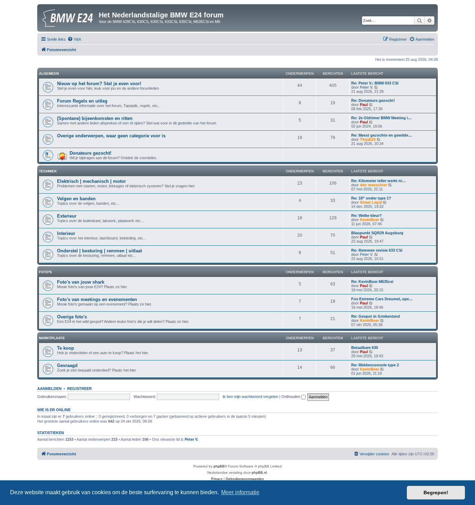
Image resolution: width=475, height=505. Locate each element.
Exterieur (67, 216)
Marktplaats (52, 338)
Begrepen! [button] (436, 492)
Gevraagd (67, 365)
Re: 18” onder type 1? (371, 198)
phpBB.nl (259, 472)
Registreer (79, 388)
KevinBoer (369, 220)
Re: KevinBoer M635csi (372, 281)
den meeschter (373, 185)
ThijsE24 (368, 139)
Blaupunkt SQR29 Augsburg (377, 233)
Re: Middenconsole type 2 (375, 365)
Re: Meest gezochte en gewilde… (381, 135)
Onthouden (291, 396)
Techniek (48, 171)
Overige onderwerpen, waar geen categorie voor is (111, 135)
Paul (364, 105)
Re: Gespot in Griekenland (375, 316)
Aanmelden (49, 388)
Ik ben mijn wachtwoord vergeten (250, 396)
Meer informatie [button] (240, 492)
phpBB (219, 466)
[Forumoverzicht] (69, 17)
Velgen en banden (76, 198)
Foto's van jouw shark (80, 282)
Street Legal (371, 202)
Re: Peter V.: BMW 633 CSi (374, 83)
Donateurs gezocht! (90, 153)
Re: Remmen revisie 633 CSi (376, 250)
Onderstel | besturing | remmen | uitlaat (99, 250)
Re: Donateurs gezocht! (373, 100)
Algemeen (49, 73)
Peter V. (366, 87)
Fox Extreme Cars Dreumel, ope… (382, 299)
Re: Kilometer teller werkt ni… (378, 181)
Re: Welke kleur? (366, 215)
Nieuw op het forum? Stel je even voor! (99, 83)
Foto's (45, 272)
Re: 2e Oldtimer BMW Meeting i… (381, 118)
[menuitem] (74, 39)
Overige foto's (72, 316)
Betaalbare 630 (364, 347)
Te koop (65, 348)
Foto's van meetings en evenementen (97, 299)
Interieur (66, 233)
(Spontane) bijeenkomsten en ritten (94, 118)
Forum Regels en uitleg (82, 101)
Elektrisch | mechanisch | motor (91, 181)
